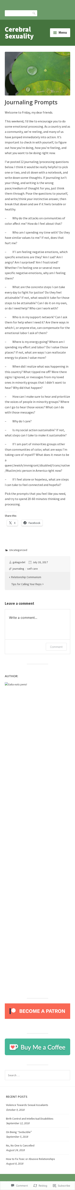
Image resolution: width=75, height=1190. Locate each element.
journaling (18, 568)
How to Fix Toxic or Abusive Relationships (30, 1159)
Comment (56, 646)
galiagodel (19, 562)
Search (34, 13)
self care (32, 568)
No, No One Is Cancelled (20, 1145)
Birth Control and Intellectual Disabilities (29, 1118)
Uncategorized (18, 550)
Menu (63, 32)
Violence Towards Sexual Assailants (27, 1105)
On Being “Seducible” (19, 1132)
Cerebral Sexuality (19, 32)
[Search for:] (37, 1075)
